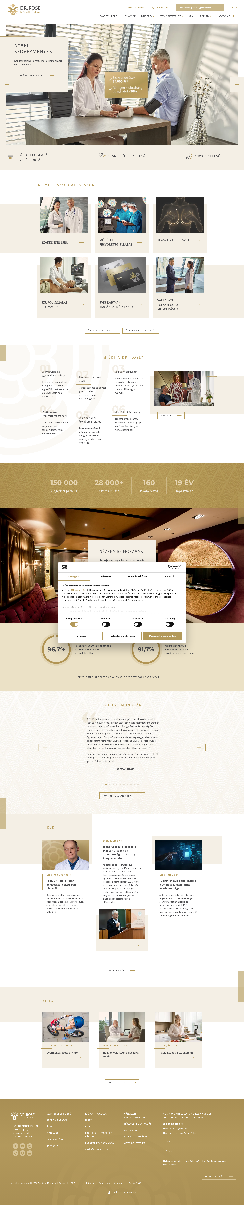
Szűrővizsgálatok (97, 1149)
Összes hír (117, 970)
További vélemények (117, 795)
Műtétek (146, 16)
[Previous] (7, 84)
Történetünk (55, 1139)
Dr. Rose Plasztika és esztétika (180, 1133)
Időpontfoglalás (96, 1113)
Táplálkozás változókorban (176, 1052)
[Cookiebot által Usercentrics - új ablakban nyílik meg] (170, 567)
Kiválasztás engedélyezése (122, 636)
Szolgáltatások (170, 16)
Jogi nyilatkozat (87, 1183)
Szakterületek (107, 16)
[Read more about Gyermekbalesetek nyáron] (79, 1058)
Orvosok (130, 16)
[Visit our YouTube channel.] (22, 1146)
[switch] (106, 624)
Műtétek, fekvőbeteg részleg (98, 1135)
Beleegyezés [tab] (74, 576)
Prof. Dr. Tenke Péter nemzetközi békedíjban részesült (61, 884)
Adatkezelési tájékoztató (112, 1183)
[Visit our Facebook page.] (15, 1146)
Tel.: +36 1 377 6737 (22, 1136)
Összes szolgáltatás (140, 330)
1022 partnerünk (78, 590)
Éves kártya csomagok (99, 1143)
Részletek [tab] (106, 576)
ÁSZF (72, 1183)
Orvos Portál (135, 1183)
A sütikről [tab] (170, 576)
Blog (88, 1126)
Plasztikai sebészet (136, 1136)
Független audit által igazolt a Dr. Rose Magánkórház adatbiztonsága (177, 884)
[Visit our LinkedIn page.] (29, 1153)
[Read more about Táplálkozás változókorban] (192, 1058)
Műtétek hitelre (136, 8)
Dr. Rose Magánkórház (176, 1128)
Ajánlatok (53, 1133)
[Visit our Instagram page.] (29, 1146)
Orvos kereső (208, 156)
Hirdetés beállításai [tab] (137, 576)
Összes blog (117, 1082)
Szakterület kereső (127, 156)
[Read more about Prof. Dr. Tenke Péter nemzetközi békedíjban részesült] (80, 917)
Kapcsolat (223, 16)
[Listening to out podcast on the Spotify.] (22, 1153)
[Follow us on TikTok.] (15, 1153)
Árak (191, 16)
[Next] (237, 84)
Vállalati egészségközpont (135, 1115)
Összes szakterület (102, 330)
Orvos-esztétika (134, 1143)
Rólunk (204, 16)
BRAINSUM (131, 1192)
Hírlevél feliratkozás (138, 1123)
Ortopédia (130, 1130)
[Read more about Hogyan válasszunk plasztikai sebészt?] (135, 1061)
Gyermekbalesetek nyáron (62, 1052)
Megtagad (81, 636)
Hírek (88, 1120)
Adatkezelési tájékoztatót (189, 1161)
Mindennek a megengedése (162, 636)
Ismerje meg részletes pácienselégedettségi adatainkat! (119, 677)
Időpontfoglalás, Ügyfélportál (33, 157)
